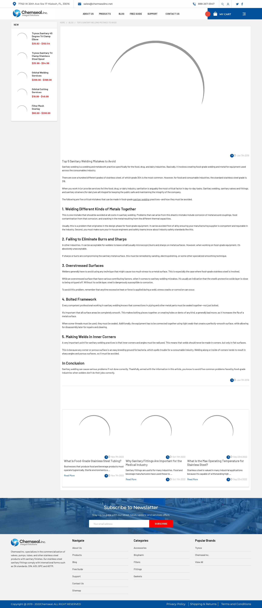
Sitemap (76, 590)
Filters (137, 562)
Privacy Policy (175, 604)
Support (153, 13)
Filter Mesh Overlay (38, 107)
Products (105, 13)
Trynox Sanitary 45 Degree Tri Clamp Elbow (42, 36)
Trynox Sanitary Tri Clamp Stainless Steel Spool (42, 55)
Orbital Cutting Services (40, 91)
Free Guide (136, 13)
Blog (121, 13)
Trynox (198, 547)
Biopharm (139, 554)
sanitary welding (141, 199)
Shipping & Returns (203, 604)
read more (69, 475)
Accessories (140, 547)
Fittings (138, 569)
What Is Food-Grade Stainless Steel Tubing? (92, 461)
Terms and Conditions (236, 604)
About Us (88, 13)
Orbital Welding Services (40, 74)
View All (199, 562)
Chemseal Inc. (202, 554)
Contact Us (172, 13)
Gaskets (138, 576)
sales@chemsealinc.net (98, 3)
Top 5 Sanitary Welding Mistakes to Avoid (89, 161)
